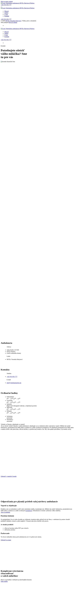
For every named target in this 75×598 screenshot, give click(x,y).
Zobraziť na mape (6, 540)
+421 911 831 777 (6, 5)
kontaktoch (29, 510)
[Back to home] (17, 3)
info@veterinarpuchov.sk (14, 383)
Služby (6, 13)
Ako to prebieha (5, 512)
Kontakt (6, 16)
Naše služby (4, 581)
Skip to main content (7, 1)
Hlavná (6, 11)
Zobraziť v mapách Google (8, 476)
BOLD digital (13, 22)
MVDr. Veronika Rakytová (13, 21)
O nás (6, 14)
